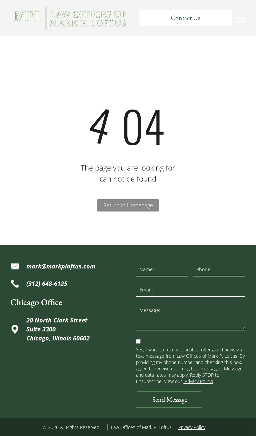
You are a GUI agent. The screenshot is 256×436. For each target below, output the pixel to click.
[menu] (241, 18)
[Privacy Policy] (198, 381)
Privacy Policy (191, 427)
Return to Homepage (128, 205)
